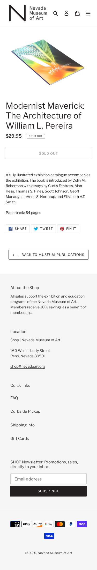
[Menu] (88, 13)
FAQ (14, 398)
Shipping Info (22, 425)
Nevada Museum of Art (55, 553)
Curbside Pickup (25, 411)
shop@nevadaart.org (27, 366)
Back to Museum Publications (52, 255)
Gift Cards (19, 438)
